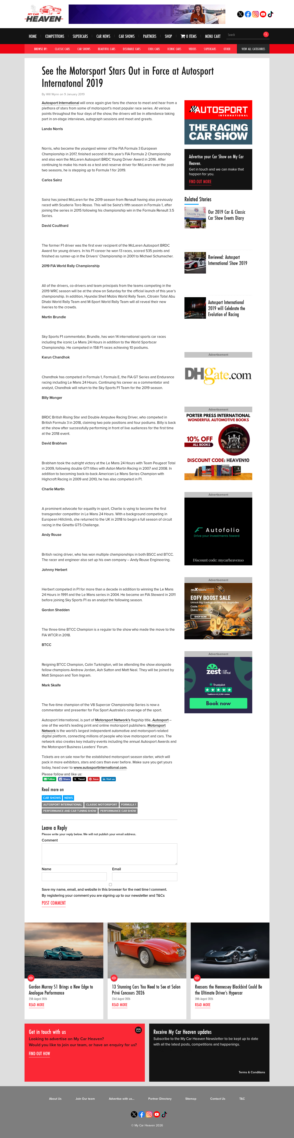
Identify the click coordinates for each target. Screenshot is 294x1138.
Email (116, 869)
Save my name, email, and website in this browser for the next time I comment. (104, 889)
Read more (36, 1004)
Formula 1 (128, 804)
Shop (168, 36)
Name (46, 869)
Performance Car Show (118, 811)
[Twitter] (240, 16)
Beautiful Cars (107, 48)
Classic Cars (62, 48)
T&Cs (160, 895)
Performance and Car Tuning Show (69, 811)
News (68, 798)
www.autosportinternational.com (100, 767)
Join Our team (85, 1099)
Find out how (39, 1053)
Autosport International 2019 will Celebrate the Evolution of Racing (226, 308)
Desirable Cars (132, 48)
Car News (103, 36)
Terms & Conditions (252, 1072)
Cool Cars (154, 48)
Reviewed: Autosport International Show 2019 (227, 260)
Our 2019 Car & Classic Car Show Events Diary (226, 215)
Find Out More (200, 181)
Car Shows (127, 36)
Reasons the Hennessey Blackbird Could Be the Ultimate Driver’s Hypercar (228, 990)
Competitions (54, 36)
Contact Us (217, 1099)
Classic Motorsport (101, 804)
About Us (55, 1099)
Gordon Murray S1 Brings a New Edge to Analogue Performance (61, 990)
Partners (149, 36)
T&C (242, 1099)
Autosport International (60, 103)
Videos (193, 48)
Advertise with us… (121, 1099)
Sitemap (190, 1099)
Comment (50, 840)
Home (33, 36)
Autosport (160, 720)
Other (227, 48)
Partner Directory (160, 1099)
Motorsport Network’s (112, 720)
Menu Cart (212, 36)
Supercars (80, 36)
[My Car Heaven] (44, 13)
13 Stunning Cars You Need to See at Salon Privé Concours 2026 (146, 990)
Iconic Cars (174, 48)
